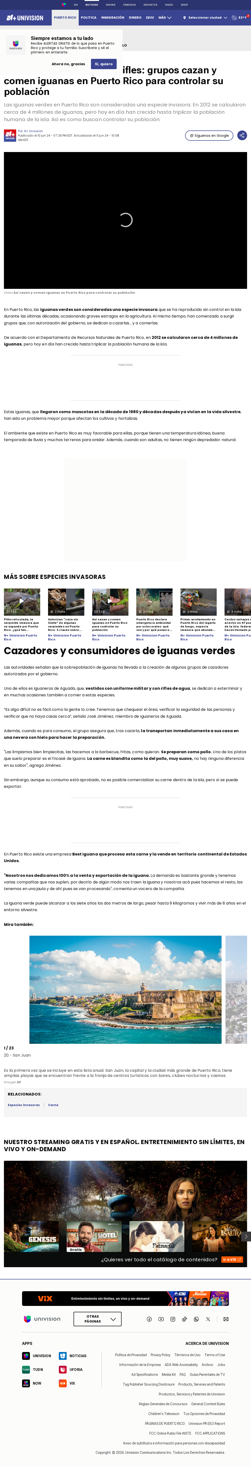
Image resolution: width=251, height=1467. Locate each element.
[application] (125, 220)
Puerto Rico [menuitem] (65, 17)
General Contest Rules (208, 1404)
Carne (53, 1105)
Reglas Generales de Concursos (163, 1404)
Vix (76, 4)
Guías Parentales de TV (207, 1375)
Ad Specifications (144, 1375)
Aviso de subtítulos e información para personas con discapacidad (174, 1443)
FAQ (183, 1375)
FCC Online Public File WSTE (170, 1433)
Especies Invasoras (24, 1105)
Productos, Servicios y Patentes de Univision (192, 1394)
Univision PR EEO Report (207, 1424)
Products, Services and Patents (201, 1384)
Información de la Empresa (140, 1365)
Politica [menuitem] (88, 17)
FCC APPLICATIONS (210, 1433)
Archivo (207, 1365)
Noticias (92, 4)
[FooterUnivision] (42, 1319)
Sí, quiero (104, 64)
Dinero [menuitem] (135, 17)
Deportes (150, 4)
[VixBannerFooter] (125, 1298)
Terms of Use (214, 1355)
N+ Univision (33, 131)
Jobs (221, 1365)
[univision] (24, 18)
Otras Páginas (93, 1319)
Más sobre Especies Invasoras (55, 577)
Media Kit (169, 1375)
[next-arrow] (242, 990)
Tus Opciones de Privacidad (204, 1414)
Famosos (129, 4)
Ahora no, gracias (68, 64)
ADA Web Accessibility (181, 1365)
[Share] (242, 135)
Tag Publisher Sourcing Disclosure (149, 1384)
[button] (125, 220)
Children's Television (163, 1414)
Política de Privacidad (131, 1355)
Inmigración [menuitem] (112, 17)
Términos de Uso (187, 1355)
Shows (110, 4)
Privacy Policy (160, 1355)
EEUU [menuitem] (150, 17)
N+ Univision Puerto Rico (20, 637)
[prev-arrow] (5, 990)
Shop (184, 4)
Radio (169, 4)
